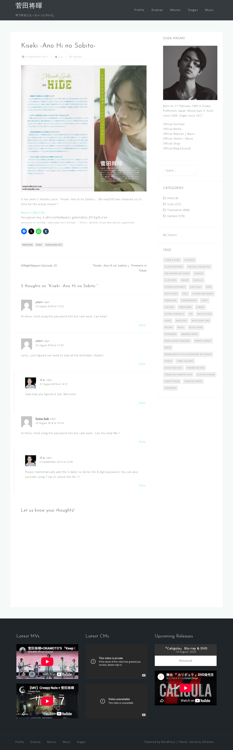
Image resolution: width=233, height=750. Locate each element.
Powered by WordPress (160, 742)
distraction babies (203, 293)
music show (195, 327)
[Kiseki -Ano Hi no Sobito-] (84, 128)
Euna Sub (42, 418)
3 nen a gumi (172, 260)
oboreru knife (189, 334)
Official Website (173, 134)
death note (171, 293)
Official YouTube (174, 124)
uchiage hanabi (206, 374)
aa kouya (190, 260)
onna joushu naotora (177, 341)
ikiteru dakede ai (174, 314)
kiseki (39, 244)
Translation (174, 210)
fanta (205, 300)
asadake (198, 273)
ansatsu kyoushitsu (199, 266)
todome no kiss (195, 368)
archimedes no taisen (177, 273)
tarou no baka (185, 361)
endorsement (189, 300)
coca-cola (195, 287)
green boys (185, 307)
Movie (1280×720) (32, 212)
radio (168, 347)
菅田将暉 (28, 6)
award (184, 280)
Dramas (157, 10)
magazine (181, 320)
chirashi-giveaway (175, 287)
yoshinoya (170, 388)
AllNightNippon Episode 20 (39, 265)
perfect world (203, 341)
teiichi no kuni (173, 368)
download (27, 244)
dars (208, 287)
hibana (200, 307)
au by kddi (170, 280)
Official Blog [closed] (177, 148)
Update (77, 56)
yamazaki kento (193, 381)
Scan (170, 204)
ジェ (60, 56)
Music (209, 10)
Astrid (193, 742)
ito (190, 314)
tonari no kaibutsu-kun (178, 374)
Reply (142, 325)
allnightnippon (174, 266)
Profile (139, 10)
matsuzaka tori (54, 244)
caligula (198, 280)
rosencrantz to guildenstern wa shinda (188, 354)
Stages (193, 10)
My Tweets (170, 235)
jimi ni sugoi (204, 314)
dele (185, 293)
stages (168, 361)
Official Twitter (172, 138)
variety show (172, 381)
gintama (169, 307)
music (181, 327)
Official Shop (171, 143)
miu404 (169, 327)
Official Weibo (172, 129)
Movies (175, 10)
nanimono (170, 334)
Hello (170, 198)
